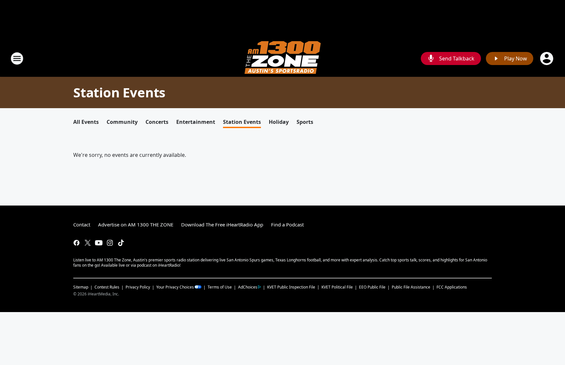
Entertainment (195, 121)
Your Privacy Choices (175, 287)
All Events (86, 121)
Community (122, 121)
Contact (81, 224)
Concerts (157, 121)
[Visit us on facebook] (76, 243)
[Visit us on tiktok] (121, 243)
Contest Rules (106, 287)
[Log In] (547, 58)
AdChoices (247, 287)
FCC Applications (452, 287)
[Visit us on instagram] (110, 243)
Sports (305, 121)
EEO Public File (372, 287)
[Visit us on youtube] (99, 243)
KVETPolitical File (337, 287)
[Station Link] (283, 58)
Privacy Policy (138, 287)
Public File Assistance (411, 287)
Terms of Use (220, 287)
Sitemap (80, 287)
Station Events (242, 121)
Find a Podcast (287, 224)
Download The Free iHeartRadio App (222, 224)
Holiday (279, 121)
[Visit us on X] (88, 243)
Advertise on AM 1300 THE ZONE (135, 224)
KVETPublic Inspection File (291, 287)
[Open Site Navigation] (17, 58)
